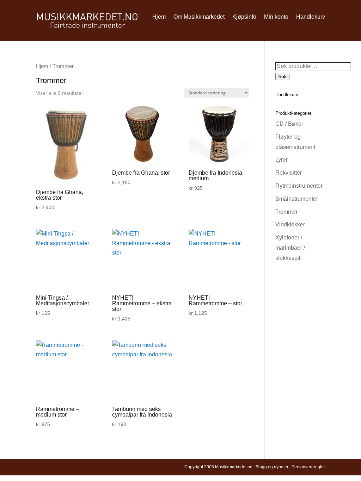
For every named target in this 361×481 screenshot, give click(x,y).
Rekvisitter (288, 173)
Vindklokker (290, 224)
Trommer (286, 212)
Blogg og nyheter (272, 466)
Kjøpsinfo (244, 17)
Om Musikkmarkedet (199, 17)
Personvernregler (308, 466)
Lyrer (281, 160)
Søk (282, 76)
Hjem (159, 17)
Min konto (276, 17)
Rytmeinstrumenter (299, 186)
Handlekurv (310, 17)
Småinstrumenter (296, 199)
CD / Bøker (289, 124)
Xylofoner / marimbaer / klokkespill (290, 248)
